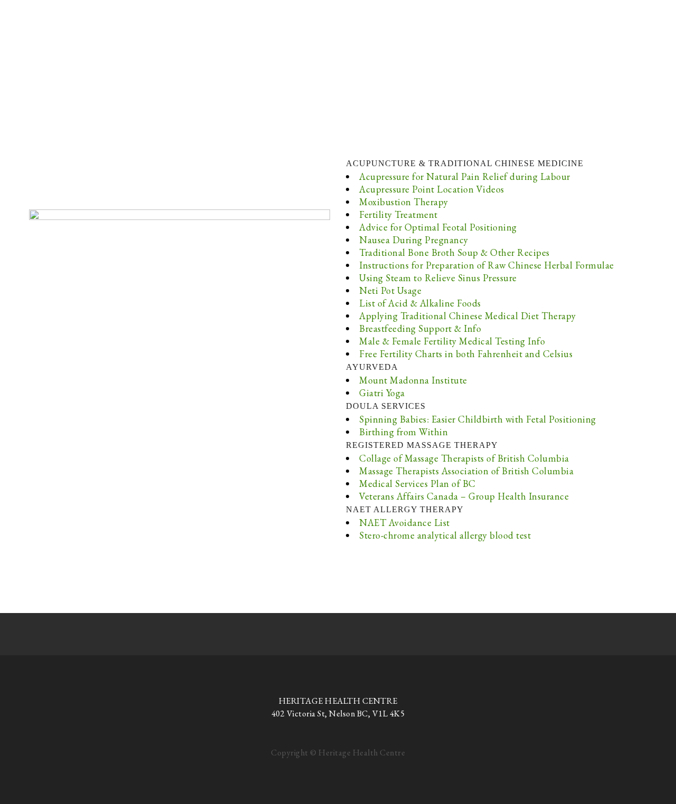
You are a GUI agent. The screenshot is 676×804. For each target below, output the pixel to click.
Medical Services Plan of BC (417, 483)
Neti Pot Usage (390, 290)
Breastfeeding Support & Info (420, 328)
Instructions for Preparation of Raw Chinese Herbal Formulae (486, 265)
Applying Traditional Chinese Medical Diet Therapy (467, 316)
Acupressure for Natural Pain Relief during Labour (464, 176)
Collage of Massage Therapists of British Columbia (464, 458)
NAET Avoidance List (404, 522)
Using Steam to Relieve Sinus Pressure (438, 278)
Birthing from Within (403, 432)
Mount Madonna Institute (413, 380)
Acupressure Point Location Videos (431, 189)
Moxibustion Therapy (403, 202)
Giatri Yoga (382, 393)
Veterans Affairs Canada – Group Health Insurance (464, 496)
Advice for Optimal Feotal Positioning (438, 227)
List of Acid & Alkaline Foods (420, 303)
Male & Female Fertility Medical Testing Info (452, 341)
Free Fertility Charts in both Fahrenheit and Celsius (465, 354)
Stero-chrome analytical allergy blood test (445, 535)
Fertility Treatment (398, 214)
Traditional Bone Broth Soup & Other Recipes (454, 252)
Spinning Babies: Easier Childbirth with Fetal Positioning (477, 419)
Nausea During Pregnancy (413, 240)
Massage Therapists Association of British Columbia (466, 471)
